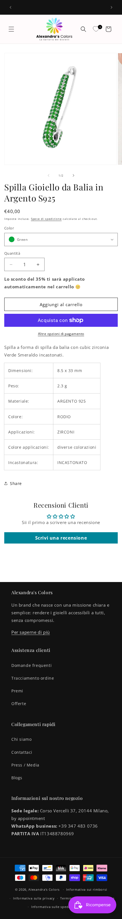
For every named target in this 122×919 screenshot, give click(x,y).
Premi (17, 690)
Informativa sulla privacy (34, 898)
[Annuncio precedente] (10, 7)
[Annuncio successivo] (111, 7)
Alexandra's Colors (44, 889)
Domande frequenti (31, 665)
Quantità (12, 253)
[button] (11, 29)
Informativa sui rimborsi (86, 889)
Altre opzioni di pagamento (61, 333)
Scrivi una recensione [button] (61, 538)
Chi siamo (21, 739)
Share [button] (16, 483)
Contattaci (21, 752)
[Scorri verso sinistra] (48, 175)
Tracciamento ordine (32, 678)
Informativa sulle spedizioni (54, 907)
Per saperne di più (30, 632)
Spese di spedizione (46, 219)
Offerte (18, 703)
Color (9, 228)
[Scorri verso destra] (73, 175)
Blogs (16, 777)
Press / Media (25, 765)
